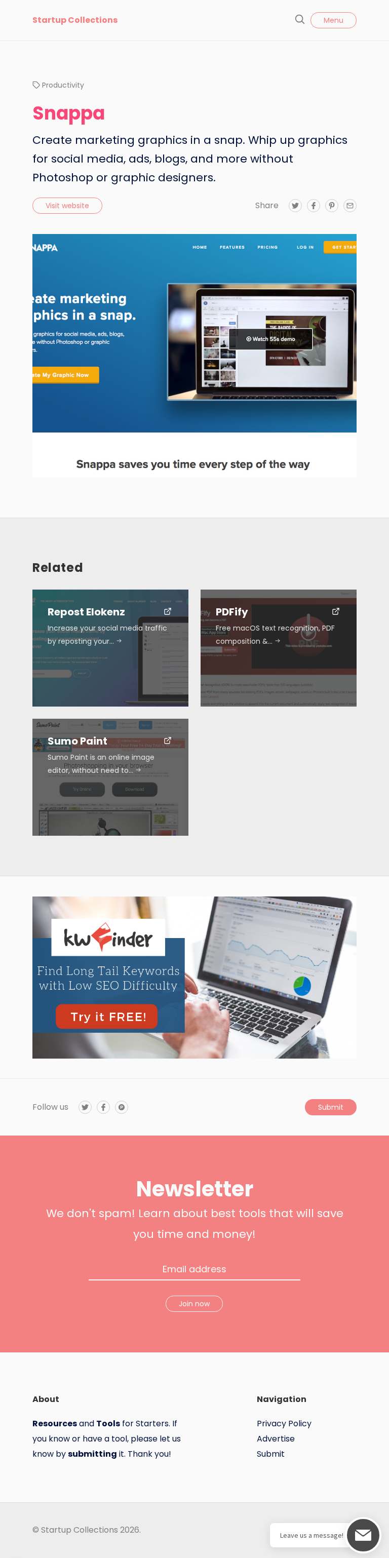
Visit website (67, 206)
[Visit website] (167, 612)
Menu (333, 20)
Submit (330, 1107)
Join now (194, 1304)
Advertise (276, 1439)
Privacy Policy (284, 1423)
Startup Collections (75, 20)
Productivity (63, 85)
